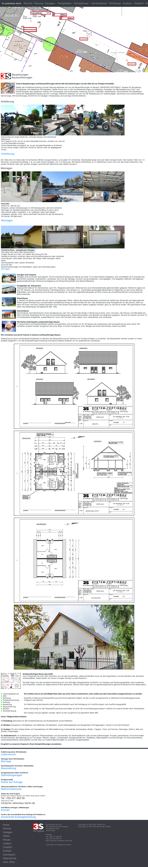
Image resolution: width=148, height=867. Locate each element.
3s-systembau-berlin (11, 3)
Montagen (5, 269)
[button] (50, 3)
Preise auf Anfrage (11, 782)
